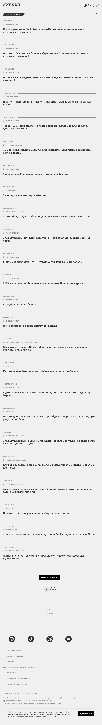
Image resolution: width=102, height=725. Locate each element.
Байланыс (11, 673)
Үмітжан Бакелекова (14, 145)
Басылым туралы (14, 651)
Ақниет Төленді (12, 412)
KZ (91, 5)
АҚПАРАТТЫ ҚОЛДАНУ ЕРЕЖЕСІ (19, 678)
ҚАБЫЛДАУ (86, 713)
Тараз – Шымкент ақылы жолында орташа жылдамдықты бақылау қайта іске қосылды (45, 127)
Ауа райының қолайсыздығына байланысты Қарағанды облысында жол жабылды (47, 151)
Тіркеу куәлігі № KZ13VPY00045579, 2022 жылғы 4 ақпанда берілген (27, 701)
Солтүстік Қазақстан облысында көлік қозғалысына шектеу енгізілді (47, 216)
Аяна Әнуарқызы (13, 97)
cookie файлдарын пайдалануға (37, 716)
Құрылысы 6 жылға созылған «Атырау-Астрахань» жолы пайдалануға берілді (48, 394)
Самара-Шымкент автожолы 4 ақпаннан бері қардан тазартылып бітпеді (49, 534)
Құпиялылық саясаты (16, 656)
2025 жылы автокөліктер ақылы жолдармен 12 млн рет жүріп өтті (44, 283)
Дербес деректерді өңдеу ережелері (21, 667)
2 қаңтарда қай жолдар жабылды (24, 195)
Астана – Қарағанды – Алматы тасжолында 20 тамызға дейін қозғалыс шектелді (48, 79)
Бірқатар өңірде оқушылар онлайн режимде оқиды (36, 513)
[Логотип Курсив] (11, 4)
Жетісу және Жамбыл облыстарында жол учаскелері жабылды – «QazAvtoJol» (44, 557)
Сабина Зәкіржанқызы (15, 436)
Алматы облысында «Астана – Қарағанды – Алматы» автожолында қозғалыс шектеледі (46, 55)
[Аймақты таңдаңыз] (85, 5)
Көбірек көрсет (49, 577)
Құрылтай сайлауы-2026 (17, 684)
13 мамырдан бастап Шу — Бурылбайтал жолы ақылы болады (42, 262)
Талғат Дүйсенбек (13, 233)
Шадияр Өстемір (12, 24)
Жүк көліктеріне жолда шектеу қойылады (30, 325)
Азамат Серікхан (12, 73)
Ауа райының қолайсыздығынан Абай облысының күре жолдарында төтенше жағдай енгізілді (47, 490)
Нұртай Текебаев (12, 366)
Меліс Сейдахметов (29, 342)
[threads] (49, 639)
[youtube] (68, 639)
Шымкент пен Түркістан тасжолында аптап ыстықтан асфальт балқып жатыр (47, 103)
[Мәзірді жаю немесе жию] (97, 5)
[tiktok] (31, 639)
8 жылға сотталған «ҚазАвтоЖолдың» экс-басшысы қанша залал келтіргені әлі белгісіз (45, 348)
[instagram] (12, 639)
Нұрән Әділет (11, 190)
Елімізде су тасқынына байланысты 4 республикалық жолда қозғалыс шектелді (48, 466)
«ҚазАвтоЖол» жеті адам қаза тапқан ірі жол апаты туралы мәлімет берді (46, 239)
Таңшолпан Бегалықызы (16, 460)
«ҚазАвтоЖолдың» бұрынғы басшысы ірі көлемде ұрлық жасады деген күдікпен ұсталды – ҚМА (49, 442)
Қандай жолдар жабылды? (20, 304)
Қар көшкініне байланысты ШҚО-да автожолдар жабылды (40, 371)
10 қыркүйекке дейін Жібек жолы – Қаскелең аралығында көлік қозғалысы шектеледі (44, 31)
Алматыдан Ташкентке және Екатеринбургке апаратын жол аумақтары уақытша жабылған (49, 418)
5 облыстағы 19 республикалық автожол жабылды (35, 174)
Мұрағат (10, 662)
